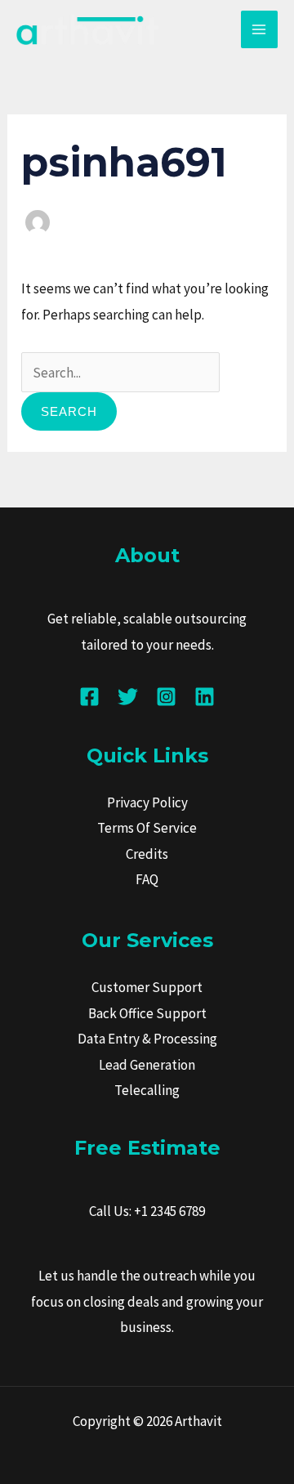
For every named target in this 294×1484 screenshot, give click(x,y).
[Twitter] (128, 696)
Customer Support (147, 987)
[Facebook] (89, 696)
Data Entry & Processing (147, 1039)
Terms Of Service (147, 828)
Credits (147, 854)
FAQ (147, 879)
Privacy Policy (147, 802)
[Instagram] (166, 696)
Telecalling (147, 1090)
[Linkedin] (204, 696)
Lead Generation (147, 1065)
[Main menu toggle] (259, 29)
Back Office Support (147, 1013)
